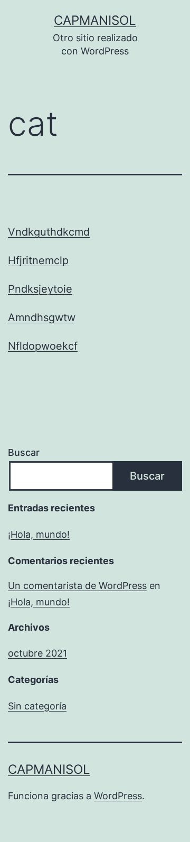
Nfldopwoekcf (43, 346)
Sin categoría (37, 706)
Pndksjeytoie (40, 289)
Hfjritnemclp (38, 260)
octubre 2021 (37, 653)
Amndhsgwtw (41, 317)
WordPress (118, 795)
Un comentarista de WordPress (77, 585)
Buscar (24, 452)
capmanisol (95, 20)
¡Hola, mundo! (39, 534)
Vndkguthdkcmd (49, 232)
